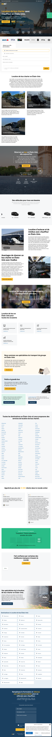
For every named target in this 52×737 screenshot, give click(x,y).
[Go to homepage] (4, 4)
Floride (3, 458)
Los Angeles (20, 446)
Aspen (3, 426)
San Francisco (37, 448)
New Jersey (20, 471)
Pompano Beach (38, 437)
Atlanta (3, 428)
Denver (3, 455)
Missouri (19, 460)
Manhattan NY (21, 448)
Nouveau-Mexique (21, 476)
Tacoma (36, 460)
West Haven (37, 476)
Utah (36, 469)
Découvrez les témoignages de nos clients (26, 176)
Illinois (3, 476)
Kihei (19, 435)
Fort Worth (3, 464)
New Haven (20, 469)
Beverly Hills (4, 432)
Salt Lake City (37, 442)
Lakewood (20, 439)
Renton (36, 441)
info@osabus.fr (39, 1)
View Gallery (6, 247)
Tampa (36, 462)
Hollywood (3, 471)
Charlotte (3, 442)
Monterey (20, 462)
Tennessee (37, 464)
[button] (49, 724)
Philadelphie (37, 432)
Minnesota (20, 458)
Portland (36, 439)
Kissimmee (20, 437)
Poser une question (15, 1)
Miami (19, 455)
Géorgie (3, 465)
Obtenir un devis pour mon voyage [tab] (11, 50)
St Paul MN (37, 458)
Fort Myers (3, 462)
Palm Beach (37, 428)
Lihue (19, 442)
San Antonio (37, 444)
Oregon (36, 425)
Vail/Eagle (37, 471)
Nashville (20, 465)
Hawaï (3, 469)
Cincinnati (3, 446)
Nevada (19, 467)
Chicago (3, 444)
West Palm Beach (38, 478)
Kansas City (20, 432)
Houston (3, 474)
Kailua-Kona (20, 430)
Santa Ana (37, 451)
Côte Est (3, 451)
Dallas (3, 453)
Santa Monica (37, 453)
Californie (3, 439)
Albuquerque (4, 423)
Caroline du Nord (4, 441)
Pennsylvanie (37, 430)
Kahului (19, 428)
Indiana (3, 478)
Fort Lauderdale (4, 460)
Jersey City (20, 426)
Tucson (36, 467)
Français (48, 1)
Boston (3, 435)
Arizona (3, 425)
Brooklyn (3, 437)
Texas (36, 465)
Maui (19, 453)
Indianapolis (20, 423)
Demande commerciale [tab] (10, 53)
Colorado (3, 448)
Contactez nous (5, 331)
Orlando (36, 426)
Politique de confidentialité (38, 735)
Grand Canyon (4, 467)
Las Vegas (20, 441)
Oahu (19, 478)
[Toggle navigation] (49, 4)
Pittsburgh (37, 435)
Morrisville (20, 464)
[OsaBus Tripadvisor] (49, 15)
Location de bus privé (32, 396)
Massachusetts (21, 451)
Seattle (36, 455)
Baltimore (3, 430)
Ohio (36, 423)
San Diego (37, 446)
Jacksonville (20, 425)
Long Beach (20, 444)
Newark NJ (20, 474)
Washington (37, 474)
